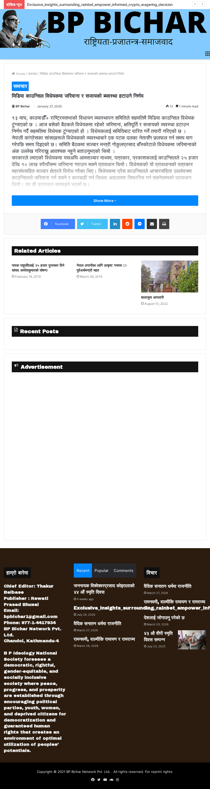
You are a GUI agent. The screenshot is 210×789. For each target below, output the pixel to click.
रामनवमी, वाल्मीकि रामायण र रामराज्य (104, 639)
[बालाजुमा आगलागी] (169, 277)
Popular (101, 570)
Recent (83, 570)
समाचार (32, 74)
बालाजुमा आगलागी (152, 297)
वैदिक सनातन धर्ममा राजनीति (97, 623)
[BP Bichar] (105, 28)
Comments (123, 570)
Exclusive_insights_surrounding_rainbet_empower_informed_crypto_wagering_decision (100, 4)
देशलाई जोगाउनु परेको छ (164, 617)
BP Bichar (23, 106)
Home (20, 74)
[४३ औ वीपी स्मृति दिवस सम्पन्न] (192, 639)
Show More (103, 200)
